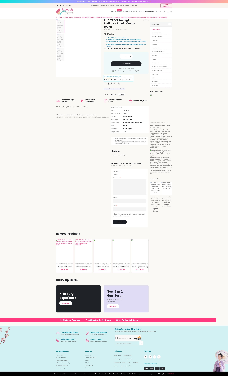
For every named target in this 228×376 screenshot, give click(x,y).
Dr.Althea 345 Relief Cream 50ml (160, 154)
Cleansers (155, 40)
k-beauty (109, 48)
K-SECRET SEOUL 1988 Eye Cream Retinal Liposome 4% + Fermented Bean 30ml (160, 125)
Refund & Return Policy (63, 363)
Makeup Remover (157, 70)
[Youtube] (63, 5)
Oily (122, 366)
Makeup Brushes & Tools (159, 66)
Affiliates (88, 368)
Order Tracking (61, 358)
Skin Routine (154, 11)
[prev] (144, 20)
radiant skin (126, 48)
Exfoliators (156, 48)
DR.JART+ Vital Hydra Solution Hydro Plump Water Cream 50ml (102, 267)
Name (115, 197)
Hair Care (155, 85)
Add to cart (126, 64)
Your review (117, 178)
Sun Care (154, 55)
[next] (147, 20)
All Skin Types (118, 359)
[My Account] (164, 11)
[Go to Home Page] (56, 17)
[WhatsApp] (70, 5)
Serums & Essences (157, 36)
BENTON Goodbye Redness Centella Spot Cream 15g (139, 266)
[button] (167, 11)
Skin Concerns (142, 11)
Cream (76, 263)
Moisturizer (156, 29)
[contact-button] (141, 343)
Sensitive (128, 366)
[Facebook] (57, 5)
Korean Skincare (129, 11)
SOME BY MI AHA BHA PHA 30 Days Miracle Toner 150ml (64, 267)
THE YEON (137, 48)
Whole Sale (89, 365)
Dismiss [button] (171, 374)
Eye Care (154, 44)
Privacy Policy (61, 368)
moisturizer (117, 48)
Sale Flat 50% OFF (91, 358)
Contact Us (60, 355)
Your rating (116, 171)
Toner (57, 263)
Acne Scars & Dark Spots (137, 263)
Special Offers (117, 11)
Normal (116, 366)
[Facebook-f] (150, 357)
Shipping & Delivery (62, 360)
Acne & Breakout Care (64, 263)
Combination (128, 359)
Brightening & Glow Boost (128, 263)
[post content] (64, 250)
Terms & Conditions (62, 365)
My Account (89, 363)
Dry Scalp (135, 362)
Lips (153, 78)
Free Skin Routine (166, 5)
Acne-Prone (117, 355)
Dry (129, 362)
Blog (87, 360)
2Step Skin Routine (117, 263)
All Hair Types (128, 355)
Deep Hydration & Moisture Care (105, 263)
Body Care (155, 81)
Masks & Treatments (158, 51)
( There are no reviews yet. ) (119, 29)
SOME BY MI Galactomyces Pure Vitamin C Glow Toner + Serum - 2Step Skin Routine (121, 267)
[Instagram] (67, 5)
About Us (89, 355)
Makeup (154, 59)
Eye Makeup (155, 63)
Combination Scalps (119, 362)
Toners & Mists (156, 33)
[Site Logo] (65, 11)
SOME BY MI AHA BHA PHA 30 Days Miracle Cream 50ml (83, 267)
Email (115, 206)
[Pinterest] (60, 5)
